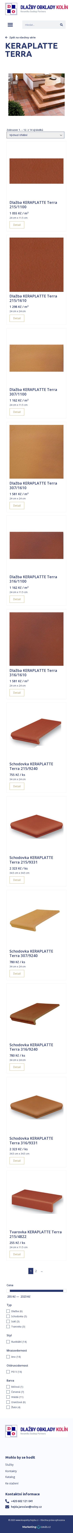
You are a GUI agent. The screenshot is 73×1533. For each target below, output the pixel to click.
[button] (10, 24)
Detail (17, 225)
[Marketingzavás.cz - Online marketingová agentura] (37, 1528)
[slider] (8, 1291)
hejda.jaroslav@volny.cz (26, 1506)
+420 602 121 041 (22, 1501)
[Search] (61, 24)
